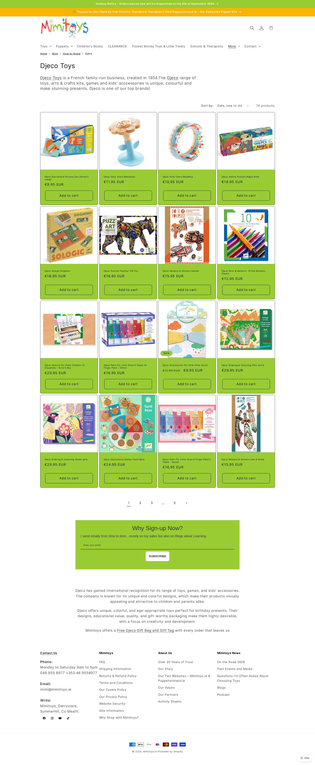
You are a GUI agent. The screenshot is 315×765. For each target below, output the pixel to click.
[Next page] (186, 503)
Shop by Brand (71, 53)
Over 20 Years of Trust (175, 662)
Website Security (112, 703)
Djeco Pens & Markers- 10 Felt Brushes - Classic (244, 272)
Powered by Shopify (170, 751)
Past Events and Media (234, 669)
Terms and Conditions (116, 683)
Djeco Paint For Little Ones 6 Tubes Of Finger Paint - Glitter (125, 366)
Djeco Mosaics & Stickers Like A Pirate (243, 459)
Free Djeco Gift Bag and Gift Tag (145, 630)
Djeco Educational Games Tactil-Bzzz (124, 459)
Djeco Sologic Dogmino (57, 271)
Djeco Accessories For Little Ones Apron (185, 365)
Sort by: (207, 105)
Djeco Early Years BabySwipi (119, 176)
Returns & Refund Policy (118, 676)
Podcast (223, 694)
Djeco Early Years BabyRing (178, 176)
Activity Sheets (170, 701)
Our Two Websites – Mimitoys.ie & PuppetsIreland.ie (184, 678)
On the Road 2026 (231, 662)
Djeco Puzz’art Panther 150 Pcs (121, 271)
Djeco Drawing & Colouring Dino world (243, 365)
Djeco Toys (51, 77)
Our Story (165, 669)
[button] (45, 46)
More (55, 53)
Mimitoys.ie (150, 751)
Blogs (221, 687)
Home (43, 53)
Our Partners (168, 694)
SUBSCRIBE (157, 556)
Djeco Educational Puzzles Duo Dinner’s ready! (67, 178)
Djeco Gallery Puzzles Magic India (240, 176)
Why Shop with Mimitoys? (119, 717)
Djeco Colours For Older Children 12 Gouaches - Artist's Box (65, 366)
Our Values (166, 687)
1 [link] (129, 503)
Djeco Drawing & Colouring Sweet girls (66, 459)
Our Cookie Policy (112, 689)
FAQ (102, 662)
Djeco (172, 77)
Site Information (111, 710)
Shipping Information (115, 669)
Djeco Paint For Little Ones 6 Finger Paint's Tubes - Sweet (187, 460)
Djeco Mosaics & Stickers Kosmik (181, 271)
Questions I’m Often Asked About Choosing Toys (243, 678)
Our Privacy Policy (113, 696)
